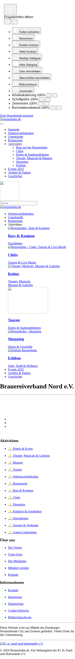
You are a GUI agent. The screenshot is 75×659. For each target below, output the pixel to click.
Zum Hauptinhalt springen (16, 115)
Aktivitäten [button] (15, 224)
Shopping (22, 161)
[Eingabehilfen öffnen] (10, 9)
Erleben (21, 165)
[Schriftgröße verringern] (41, 99)
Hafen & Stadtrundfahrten (32, 154)
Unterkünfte (15, 136)
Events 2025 (16, 169)
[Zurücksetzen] (7, 21)
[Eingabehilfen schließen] (15, 22)
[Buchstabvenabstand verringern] (52, 108)
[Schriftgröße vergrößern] (47, 99)
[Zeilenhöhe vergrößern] (46, 104)
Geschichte (15, 176)
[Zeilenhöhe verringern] (40, 104)
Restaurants (15, 140)
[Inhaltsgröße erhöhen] (54, 95)
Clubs (19, 151)
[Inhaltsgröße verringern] (48, 95)
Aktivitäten (15, 144)
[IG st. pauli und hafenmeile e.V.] (21, 643)
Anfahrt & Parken (19, 172)
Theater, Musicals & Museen (34, 158)
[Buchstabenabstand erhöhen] (58, 108)
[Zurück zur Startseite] (10, 119)
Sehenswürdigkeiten (21, 133)
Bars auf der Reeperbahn (31, 147)
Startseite (13, 129)
